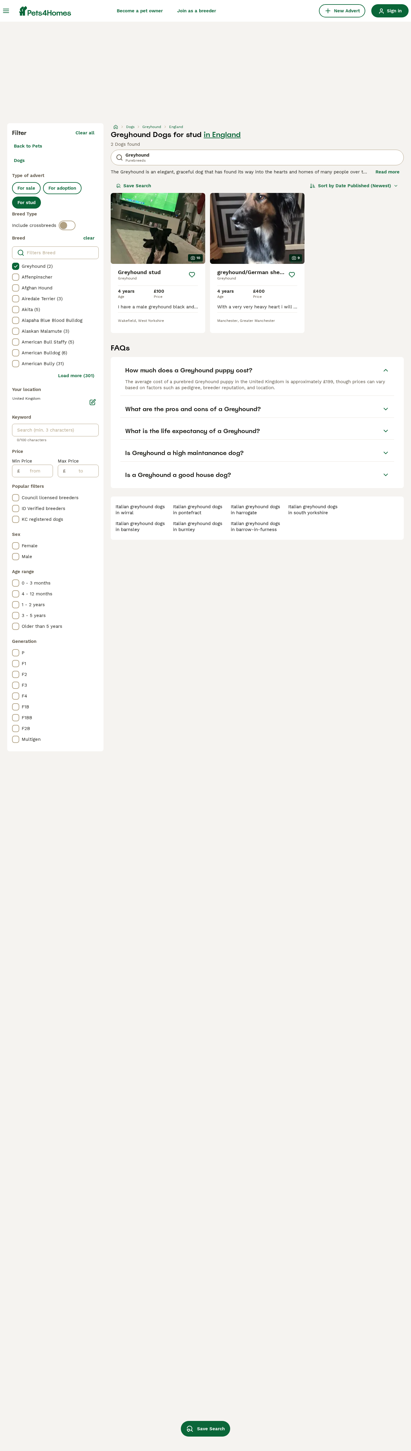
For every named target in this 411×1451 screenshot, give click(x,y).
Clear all (85, 133)
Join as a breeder (196, 11)
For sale (26, 188)
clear (88, 238)
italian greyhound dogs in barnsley (140, 526)
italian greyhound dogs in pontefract (197, 509)
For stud (26, 202)
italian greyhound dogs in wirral (140, 509)
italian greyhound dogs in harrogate (255, 509)
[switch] (67, 225)
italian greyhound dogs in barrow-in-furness (255, 526)
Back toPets (28, 146)
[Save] (192, 275)
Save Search (137, 185)
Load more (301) (76, 375)
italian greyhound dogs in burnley (197, 526)
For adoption (62, 188)
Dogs (19, 160)
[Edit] (93, 402)
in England (222, 134)
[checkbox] (16, 266)
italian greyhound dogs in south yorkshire (313, 509)
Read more (387, 172)
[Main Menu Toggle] (6, 11)
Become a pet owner (140, 11)
